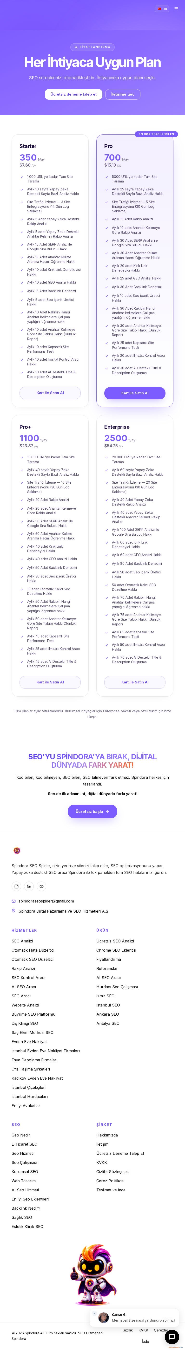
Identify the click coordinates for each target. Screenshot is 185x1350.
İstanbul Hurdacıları (30, 1096)
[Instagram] (16, 886)
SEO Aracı (21, 995)
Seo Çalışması (24, 1162)
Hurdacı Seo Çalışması (117, 986)
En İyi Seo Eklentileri (30, 1199)
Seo (16, 1124)
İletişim (102, 1144)
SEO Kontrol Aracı (28, 977)
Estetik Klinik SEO (27, 1226)
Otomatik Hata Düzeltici (33, 950)
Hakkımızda (107, 1135)
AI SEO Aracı (24, 986)
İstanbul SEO (108, 1005)
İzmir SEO (105, 995)
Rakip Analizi (23, 968)
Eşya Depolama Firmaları (34, 1060)
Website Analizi (25, 1005)
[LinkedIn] (29, 886)
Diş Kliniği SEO (25, 1023)
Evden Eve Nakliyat (29, 1041)
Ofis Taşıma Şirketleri (31, 1069)
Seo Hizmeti (22, 1153)
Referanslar (107, 968)
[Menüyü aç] (176, 8)
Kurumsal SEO (25, 1171)
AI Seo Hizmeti (25, 1190)
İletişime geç (122, 94)
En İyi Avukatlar (26, 1105)
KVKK (101, 1162)
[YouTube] (41, 886)
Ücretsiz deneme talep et (74, 94)
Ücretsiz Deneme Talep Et (120, 1153)
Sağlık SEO (22, 1217)
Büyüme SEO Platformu (33, 1014)
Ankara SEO (107, 1014)
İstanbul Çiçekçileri (29, 1087)
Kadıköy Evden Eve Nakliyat (37, 1078)
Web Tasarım (24, 1180)
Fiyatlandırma (108, 959)
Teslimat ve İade (111, 1190)
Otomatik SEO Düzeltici (32, 959)
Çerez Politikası (110, 1180)
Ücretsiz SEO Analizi (115, 941)
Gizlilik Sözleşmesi (112, 1171)
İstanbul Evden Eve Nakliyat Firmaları (46, 1050)
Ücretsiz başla (89, 811)
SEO (81, 1333)
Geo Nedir (21, 1135)
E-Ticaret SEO (24, 1144)
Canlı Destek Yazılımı (173, 1347)
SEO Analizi (22, 941)
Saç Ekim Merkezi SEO (32, 1032)
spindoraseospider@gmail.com (46, 901)
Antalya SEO (107, 1023)
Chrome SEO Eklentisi (116, 950)
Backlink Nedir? (26, 1208)
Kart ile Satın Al (50, 392)
